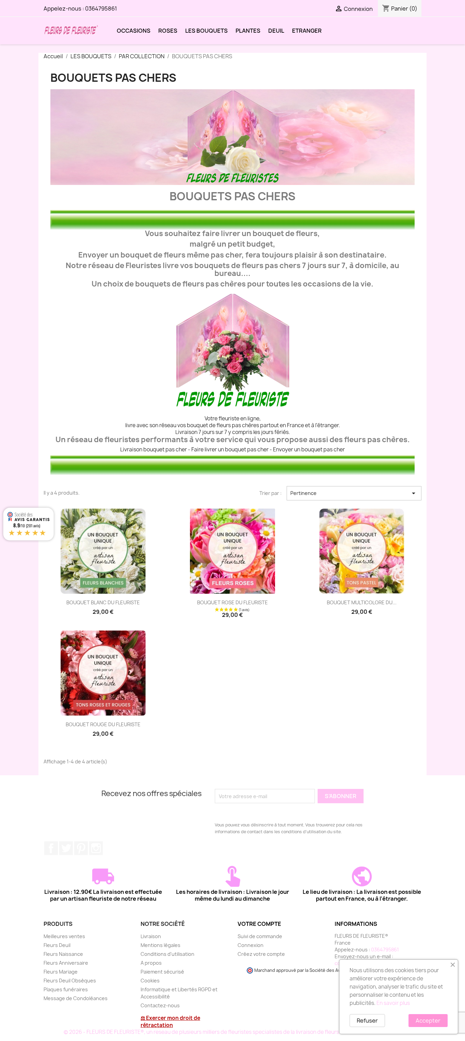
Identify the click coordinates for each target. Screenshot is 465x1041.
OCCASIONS (133, 30)
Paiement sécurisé (162, 971)
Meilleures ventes (64, 936)
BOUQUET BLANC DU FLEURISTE (103, 602)
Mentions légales (160, 945)
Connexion (250, 945)
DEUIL (276, 30)
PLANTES (248, 30)
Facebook (51, 848)
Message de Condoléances (76, 998)
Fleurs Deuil (57, 945)
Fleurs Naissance (63, 954)
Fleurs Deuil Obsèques (70, 980)
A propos (151, 963)
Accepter (428, 1020)
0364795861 (101, 8)
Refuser (367, 1020)
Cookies (150, 980)
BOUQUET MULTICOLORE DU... (362, 602)
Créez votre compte (261, 954)
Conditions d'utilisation (167, 954)
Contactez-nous (160, 1005)
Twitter (66, 848)
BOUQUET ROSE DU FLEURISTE (232, 602)
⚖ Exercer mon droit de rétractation (170, 1021)
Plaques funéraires (66, 989)
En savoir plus (393, 1003)
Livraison (151, 936)
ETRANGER (307, 30)
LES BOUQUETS (206, 30)
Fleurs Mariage (61, 971)
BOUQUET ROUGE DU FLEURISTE (103, 724)
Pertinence (354, 493)
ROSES (167, 30)
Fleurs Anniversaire (66, 963)
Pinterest (81, 848)
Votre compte (259, 924)
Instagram (96, 848)
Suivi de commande (260, 936)
